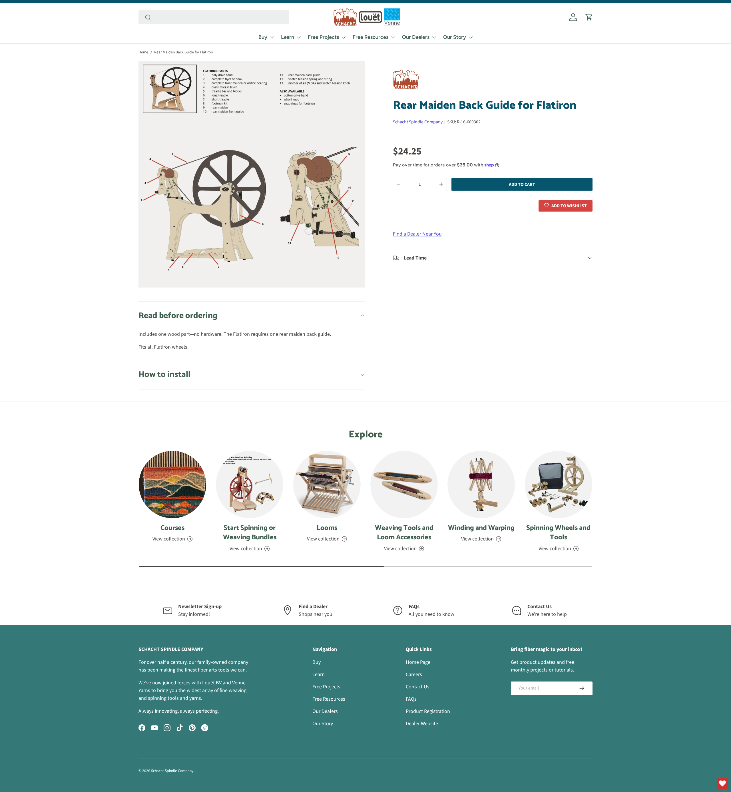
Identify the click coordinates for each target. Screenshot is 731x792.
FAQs (411, 699)
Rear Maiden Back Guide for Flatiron (183, 52)
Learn (287, 37)
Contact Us (417, 686)
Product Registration (428, 711)
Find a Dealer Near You (417, 233)
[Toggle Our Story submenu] (470, 37)
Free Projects (323, 37)
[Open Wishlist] (722, 783)
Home (143, 52)
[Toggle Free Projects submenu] (343, 37)
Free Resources (370, 37)
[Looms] (327, 484)
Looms (327, 528)
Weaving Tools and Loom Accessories (404, 532)
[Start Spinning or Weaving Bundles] (249, 484)
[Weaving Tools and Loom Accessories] (404, 484)
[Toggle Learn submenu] (298, 37)
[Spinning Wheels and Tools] (558, 484)
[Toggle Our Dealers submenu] (434, 37)
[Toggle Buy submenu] (271, 37)
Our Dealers (415, 37)
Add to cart (522, 184)
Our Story (454, 37)
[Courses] (172, 484)
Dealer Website (422, 723)
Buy (262, 37)
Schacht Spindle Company (418, 122)
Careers (414, 674)
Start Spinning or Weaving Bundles (249, 532)
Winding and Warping (481, 528)
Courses (172, 528)
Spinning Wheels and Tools (558, 532)
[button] (589, 17)
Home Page (418, 662)
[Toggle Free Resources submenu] (392, 37)
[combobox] (213, 17)
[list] (252, 174)
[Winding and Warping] (481, 484)
